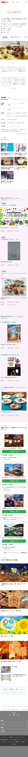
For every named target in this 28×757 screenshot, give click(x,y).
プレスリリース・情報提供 (14, 741)
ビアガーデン (17, 552)
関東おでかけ (14, 706)
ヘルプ (24, 739)
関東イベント (20, 706)
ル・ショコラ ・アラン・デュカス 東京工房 (15, 103)
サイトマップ (5, 737)
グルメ (22, 689)
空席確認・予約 (14, 451)
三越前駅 (11, 689)
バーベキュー (9, 552)
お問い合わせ (4, 741)
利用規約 (11, 737)
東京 (17, 689)
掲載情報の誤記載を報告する (21, 133)
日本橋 (5, 689)
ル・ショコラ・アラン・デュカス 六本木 (15, 108)
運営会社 (14, 744)
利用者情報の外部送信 (4, 739)
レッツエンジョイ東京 (5, 706)
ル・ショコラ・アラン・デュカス (13, 126)
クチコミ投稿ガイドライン (16, 739)
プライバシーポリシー (19, 737)
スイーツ (14, 692)
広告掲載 (22, 741)
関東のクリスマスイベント (16, 709)
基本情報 (3, 97)
